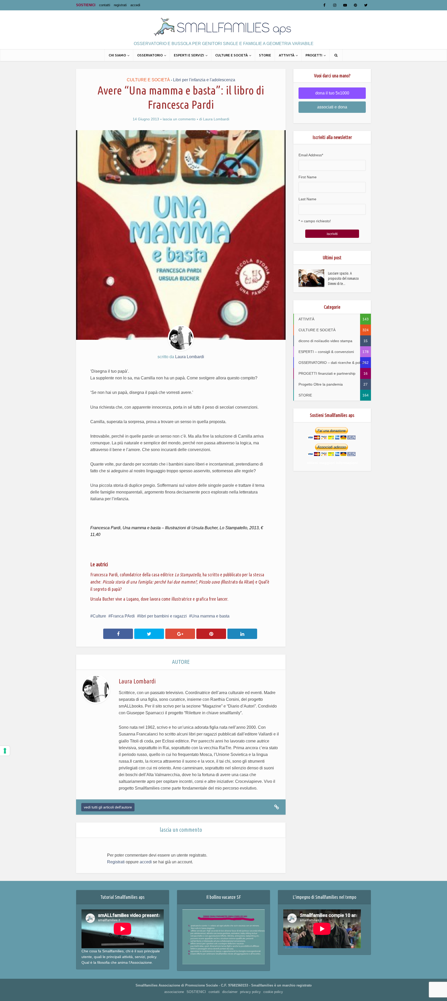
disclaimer (229, 992)
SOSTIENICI (85, 5)
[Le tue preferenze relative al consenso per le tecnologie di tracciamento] (5, 751)
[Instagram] (335, 5)
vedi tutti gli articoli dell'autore (108, 807)
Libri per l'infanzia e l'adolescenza (204, 80)
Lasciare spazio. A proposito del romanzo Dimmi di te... (343, 278)
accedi (135, 5)
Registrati (116, 862)
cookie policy (273, 992)
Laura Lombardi (216, 119)
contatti (104, 5)
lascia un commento (179, 119)
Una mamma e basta (210, 616)
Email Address (311, 155)
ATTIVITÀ (286, 55)
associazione (174, 992)
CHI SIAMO (117, 55)
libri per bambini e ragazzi (163, 616)
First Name (308, 177)
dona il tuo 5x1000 (332, 93)
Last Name (307, 199)
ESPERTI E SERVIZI (189, 55)
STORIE (265, 55)
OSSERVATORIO (150, 55)
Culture (99, 616)
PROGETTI (314, 55)
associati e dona (332, 107)
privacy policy (250, 992)
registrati (120, 5)
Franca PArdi (123, 616)
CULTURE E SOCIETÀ (231, 55)
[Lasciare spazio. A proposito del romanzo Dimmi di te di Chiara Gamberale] (313, 278)
